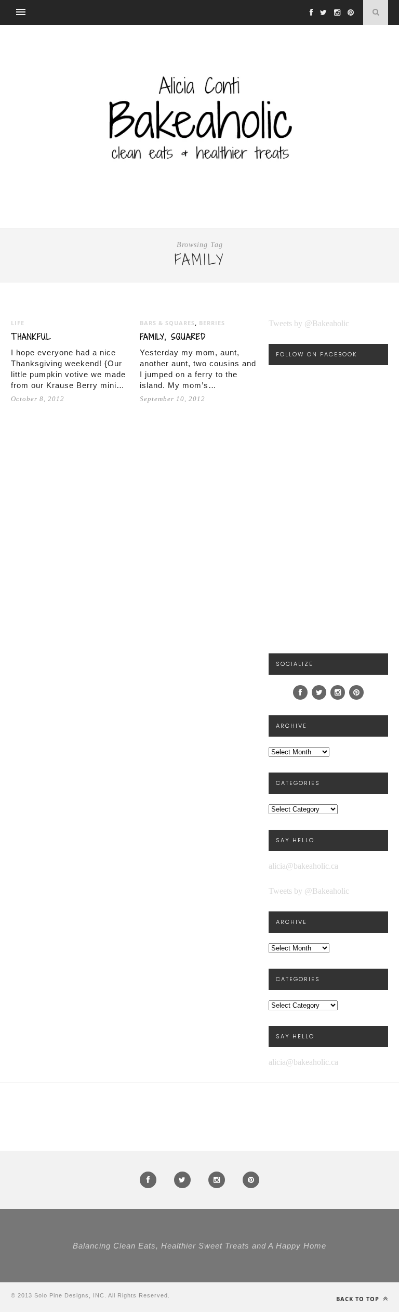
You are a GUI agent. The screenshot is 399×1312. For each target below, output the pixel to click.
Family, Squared (173, 336)
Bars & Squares (167, 323)
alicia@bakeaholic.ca (303, 865)
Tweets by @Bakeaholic (309, 323)
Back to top (358, 1299)
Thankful (31, 336)
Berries (212, 323)
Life (17, 323)
